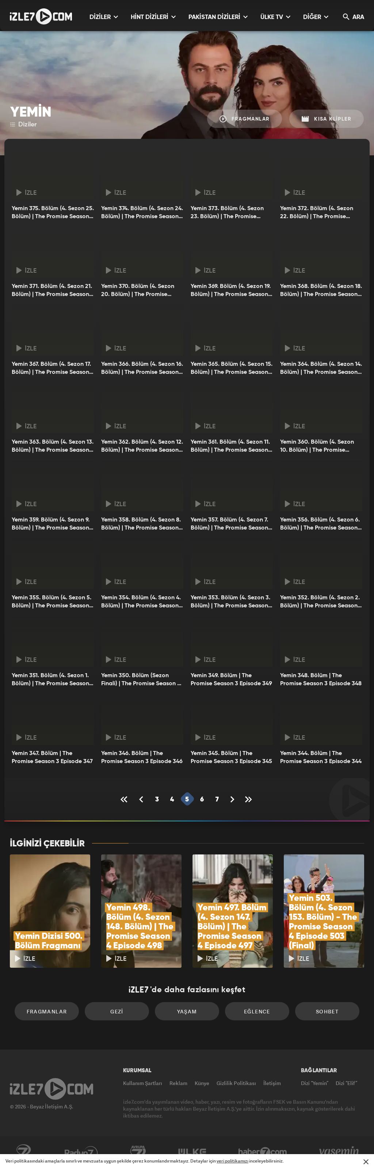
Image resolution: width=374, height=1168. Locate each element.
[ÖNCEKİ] (142, 799)
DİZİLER (100, 17)
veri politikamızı (232, 1161)
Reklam (178, 1083)
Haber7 (262, 1152)
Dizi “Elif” (346, 1083)
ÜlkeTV (192, 1152)
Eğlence (257, 1011)
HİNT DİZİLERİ (150, 17)
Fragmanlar (250, 119)
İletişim (272, 1083)
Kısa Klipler (331, 119)
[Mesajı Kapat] (366, 1161)
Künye (202, 1083)
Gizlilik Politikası (236, 1083)
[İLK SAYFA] (125, 799)
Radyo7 (81, 1152)
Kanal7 (23, 1152)
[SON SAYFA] (249, 799)
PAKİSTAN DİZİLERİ (215, 17)
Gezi (116, 1011)
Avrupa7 (138, 1152)
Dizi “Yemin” (314, 1083)
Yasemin (339, 1152)
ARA (357, 17)
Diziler (26, 124)
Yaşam (187, 1011)
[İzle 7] (41, 16)
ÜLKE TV (272, 17)
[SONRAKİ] (232, 799)
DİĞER (313, 17)
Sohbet (327, 1011)
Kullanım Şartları (142, 1083)
